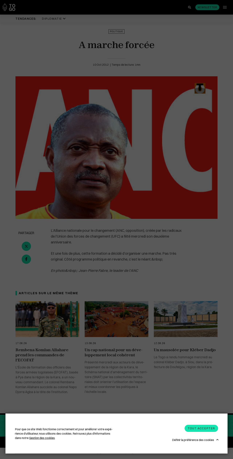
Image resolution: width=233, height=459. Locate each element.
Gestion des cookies (42, 438)
